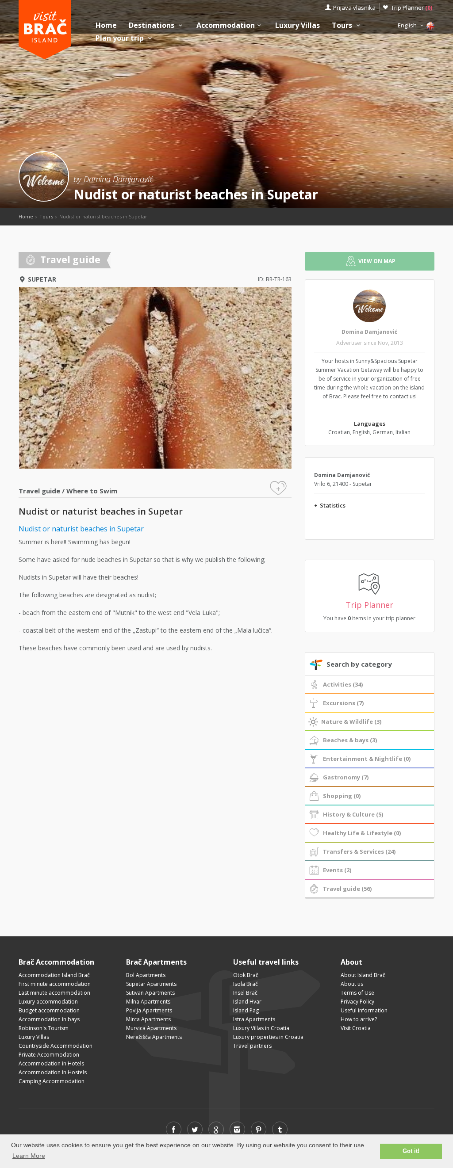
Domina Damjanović (369, 332)
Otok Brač (245, 975)
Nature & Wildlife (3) (351, 721)
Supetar (42, 279)
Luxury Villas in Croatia (261, 1028)
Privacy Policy (357, 1001)
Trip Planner (411, 7)
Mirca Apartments (148, 1019)
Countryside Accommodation (55, 1046)
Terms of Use (357, 992)
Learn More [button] (28, 1155)
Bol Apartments (145, 975)
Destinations (152, 25)
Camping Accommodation (51, 1081)
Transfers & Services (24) (359, 851)
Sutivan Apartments (150, 992)
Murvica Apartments (151, 1028)
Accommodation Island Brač (54, 975)
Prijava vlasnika (354, 7)
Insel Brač (245, 992)
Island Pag (246, 1010)
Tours (343, 25)
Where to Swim (91, 490)
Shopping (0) (342, 796)
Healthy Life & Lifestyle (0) (362, 833)
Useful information (364, 1010)
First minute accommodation (55, 984)
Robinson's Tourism (44, 1028)
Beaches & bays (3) (350, 740)
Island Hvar (247, 1001)
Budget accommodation (49, 1010)
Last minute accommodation (54, 992)
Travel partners (252, 1046)
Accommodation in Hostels (53, 1072)
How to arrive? (359, 1019)
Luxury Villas (297, 25)
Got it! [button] (411, 1151)
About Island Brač (363, 975)
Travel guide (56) (347, 889)
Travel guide (39, 490)
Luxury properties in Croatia (268, 1037)
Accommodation (225, 25)
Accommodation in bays (49, 1019)
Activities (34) (343, 684)
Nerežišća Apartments (154, 1037)
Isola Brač (245, 984)
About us (352, 984)
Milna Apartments (148, 1001)
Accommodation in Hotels (51, 1063)
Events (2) (337, 870)
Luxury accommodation (48, 1001)
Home (106, 25)
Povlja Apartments (149, 1010)
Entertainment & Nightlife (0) (367, 759)
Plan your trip (121, 38)
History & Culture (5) (353, 814)
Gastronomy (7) (346, 777)
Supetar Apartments (151, 984)
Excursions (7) (343, 703)
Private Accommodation (49, 1054)
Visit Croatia (356, 1028)
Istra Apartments (254, 1019)
